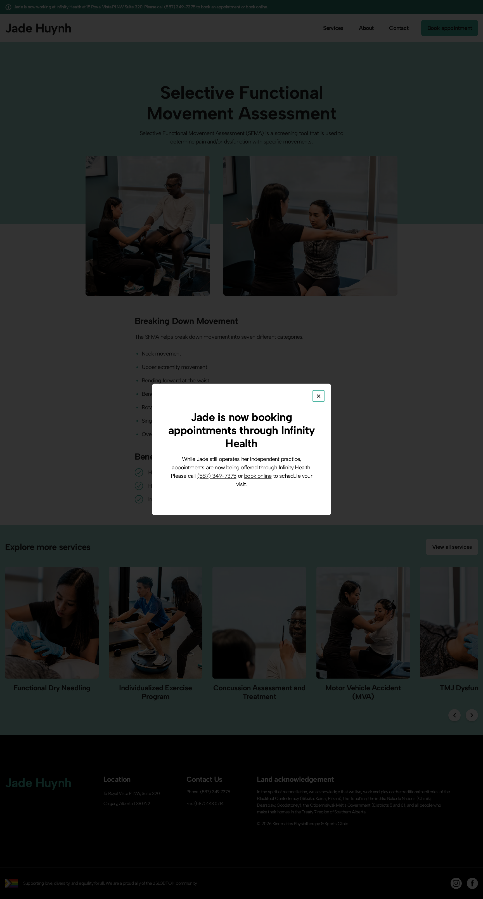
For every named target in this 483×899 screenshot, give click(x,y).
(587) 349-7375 (216, 475)
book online (257, 475)
